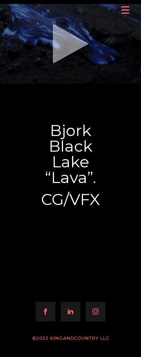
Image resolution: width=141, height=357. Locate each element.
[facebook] (45, 311)
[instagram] (95, 311)
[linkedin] (70, 311)
